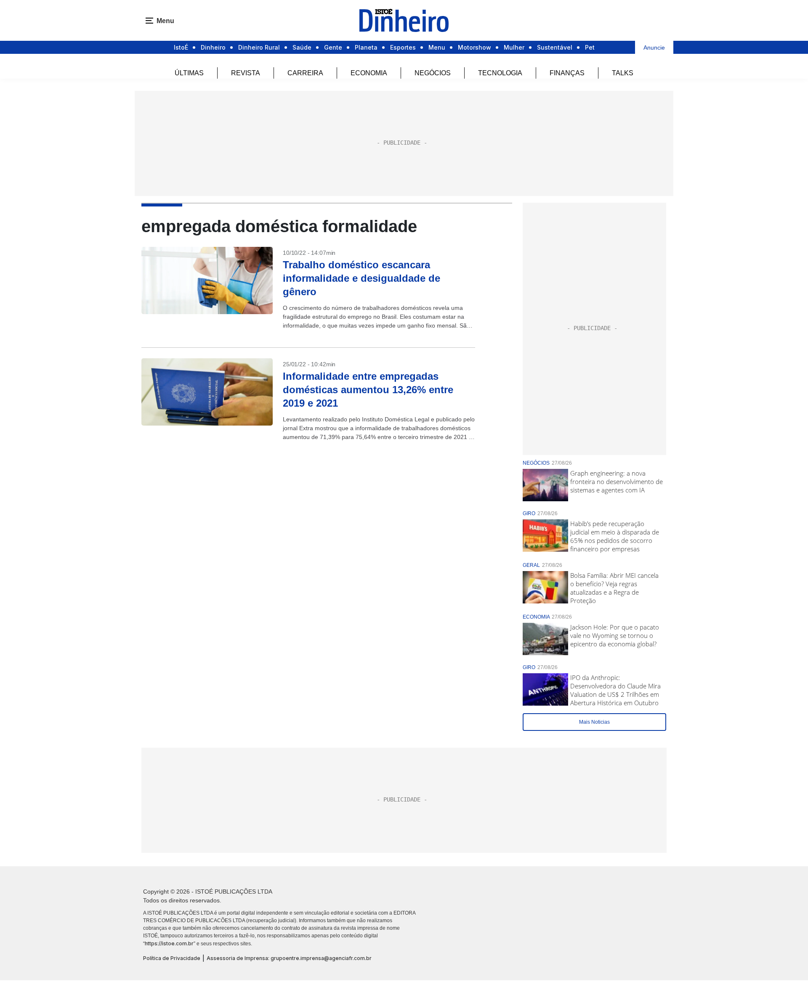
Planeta (366, 47)
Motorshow (474, 47)
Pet (590, 47)
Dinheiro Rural (259, 47)
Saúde (301, 47)
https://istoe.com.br (169, 943)
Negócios (433, 73)
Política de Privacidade (171, 958)
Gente (333, 47)
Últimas (189, 73)
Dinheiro (213, 47)
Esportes (403, 47)
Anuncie (654, 47)
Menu (436, 47)
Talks (622, 73)
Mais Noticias (594, 722)
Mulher (514, 47)
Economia (369, 73)
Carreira (305, 73)
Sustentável (554, 47)
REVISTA (245, 73)
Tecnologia (500, 73)
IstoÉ (181, 47)
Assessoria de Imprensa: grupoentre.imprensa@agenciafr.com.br (289, 958)
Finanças (567, 73)
